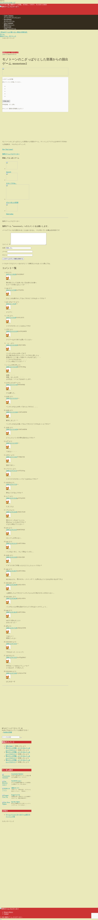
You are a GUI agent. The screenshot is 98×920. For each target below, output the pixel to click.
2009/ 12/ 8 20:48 (11, 584)
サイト (4, 255)
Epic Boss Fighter (15, 802)
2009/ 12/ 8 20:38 (11, 598)
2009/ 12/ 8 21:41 (11, 529)
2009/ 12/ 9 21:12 (11, 470)
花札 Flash (9, 746)
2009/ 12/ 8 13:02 (11, 673)
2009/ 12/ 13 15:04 (12, 412)
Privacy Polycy (8, 912)
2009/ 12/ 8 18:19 (11, 612)
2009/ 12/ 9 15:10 (11, 498)
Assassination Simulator (17, 774)
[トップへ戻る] (1, 919)
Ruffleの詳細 (7, 732)
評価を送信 (6, 101)
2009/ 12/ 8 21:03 (11, 557)
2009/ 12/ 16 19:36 (12, 345)
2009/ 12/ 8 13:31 (11, 643)
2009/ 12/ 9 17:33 (11, 484)
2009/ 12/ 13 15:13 (12, 398)
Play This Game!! (7, 149)
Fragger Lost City (15, 795)
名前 (3, 248)
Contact (6, 914)
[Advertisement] (35, 44)
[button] (21, 737)
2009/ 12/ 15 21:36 (12, 367)
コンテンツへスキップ (7, 2)
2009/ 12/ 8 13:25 (11, 657)
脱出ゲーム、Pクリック (10, 52)
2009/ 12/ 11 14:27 (12, 457)
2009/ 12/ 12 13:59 (12, 443)
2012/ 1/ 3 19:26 (11, 274)
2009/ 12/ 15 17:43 (12, 384)
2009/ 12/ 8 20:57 (11, 571)
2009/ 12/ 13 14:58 (12, 429)
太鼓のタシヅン (15, 788)
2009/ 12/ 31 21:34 (12, 331)
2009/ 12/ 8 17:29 (11, 628)
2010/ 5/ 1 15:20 (11, 304)
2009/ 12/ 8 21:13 (11, 543)
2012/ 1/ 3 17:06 (11, 290)
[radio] (37, 86)
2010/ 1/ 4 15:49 (11, 317)
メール (4, 251)
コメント (6, 244)
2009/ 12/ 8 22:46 (11, 512)
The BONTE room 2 (16, 781)
